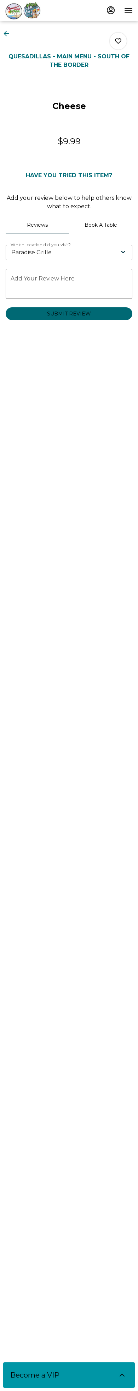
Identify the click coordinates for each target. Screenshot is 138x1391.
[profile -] (111, 10)
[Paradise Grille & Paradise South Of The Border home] (37, 10)
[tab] (37, 224)
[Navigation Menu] (128, 11)
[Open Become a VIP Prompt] (122, 1375)
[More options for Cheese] (118, 41)
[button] (8, 33)
